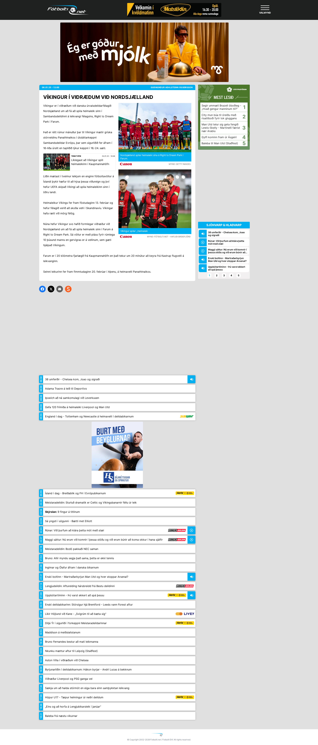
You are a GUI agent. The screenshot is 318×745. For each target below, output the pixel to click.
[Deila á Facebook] (42, 289)
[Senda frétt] (59, 289)
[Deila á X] (51, 289)
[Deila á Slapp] (68, 289)
